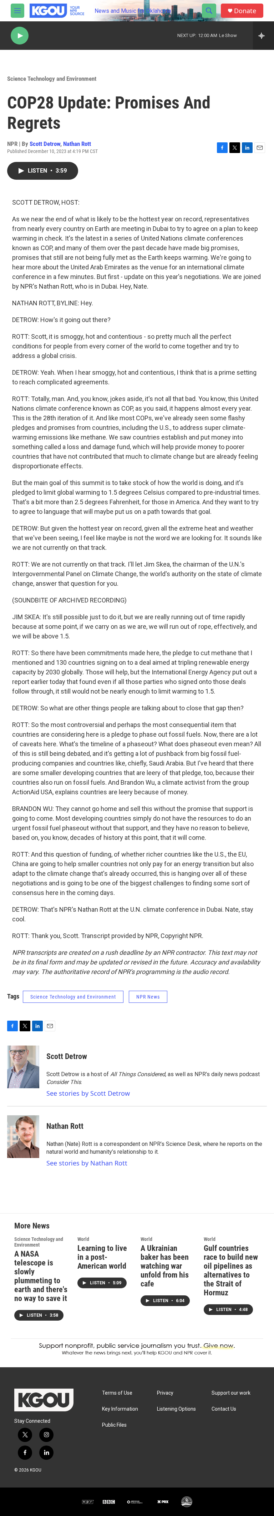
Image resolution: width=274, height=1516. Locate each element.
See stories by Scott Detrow (88, 1093)
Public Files (114, 1425)
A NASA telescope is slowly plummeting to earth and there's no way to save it (40, 1276)
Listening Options (176, 1409)
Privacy (165, 1393)
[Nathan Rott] (23, 1136)
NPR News (148, 997)
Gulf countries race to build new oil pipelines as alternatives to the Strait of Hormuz (231, 1270)
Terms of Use (117, 1393)
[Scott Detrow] (23, 1067)
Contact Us (224, 1409)
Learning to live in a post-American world (102, 1257)
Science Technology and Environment (51, 78)
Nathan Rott (77, 143)
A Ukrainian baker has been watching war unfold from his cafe (165, 1266)
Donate (245, 11)
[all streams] (263, 35)
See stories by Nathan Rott (86, 1163)
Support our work (231, 1393)
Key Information (120, 1409)
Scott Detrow (45, 143)
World (83, 1239)
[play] (19, 36)
